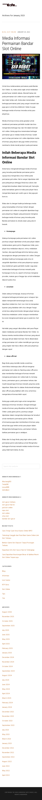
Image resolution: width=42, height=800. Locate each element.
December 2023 (8, 711)
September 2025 (8, 625)
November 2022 (8, 752)
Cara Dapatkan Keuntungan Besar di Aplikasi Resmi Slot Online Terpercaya (20, 556)
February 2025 (7, 648)
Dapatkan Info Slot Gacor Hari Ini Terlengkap (18, 550)
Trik (3, 598)
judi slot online (7, 507)
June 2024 (6, 684)
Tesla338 (5, 484)
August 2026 (7, 612)
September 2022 (8, 757)
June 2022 (6, 766)
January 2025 (7, 652)
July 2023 (5, 730)
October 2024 (7, 666)
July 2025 (5, 630)
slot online (6, 513)
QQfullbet (5, 490)
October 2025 (7, 621)
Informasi (5, 575)
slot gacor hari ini (8, 504)
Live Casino (6, 580)
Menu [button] (37, 5)
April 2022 (6, 775)
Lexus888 (5, 487)
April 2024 (6, 693)
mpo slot (5, 510)
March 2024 (6, 698)
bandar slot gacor (8, 518)
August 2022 (7, 761)
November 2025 (8, 616)
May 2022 (6, 770)
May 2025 (6, 639)
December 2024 (8, 657)
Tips (3, 593)
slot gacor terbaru (8, 502)
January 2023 (7, 743)
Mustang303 (6, 481)
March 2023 (6, 739)
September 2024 (8, 671)
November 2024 (8, 662)
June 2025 (6, 634)
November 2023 (8, 716)
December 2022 (8, 748)
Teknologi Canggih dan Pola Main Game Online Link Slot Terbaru (20, 537)
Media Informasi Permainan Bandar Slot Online (17, 43)
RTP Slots (5, 584)
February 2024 (7, 702)
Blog (4, 32)
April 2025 (6, 643)
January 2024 (7, 707)
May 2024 (6, 689)
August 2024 (7, 675)
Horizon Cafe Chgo (9, 5)
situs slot (5, 516)
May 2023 (5, 734)
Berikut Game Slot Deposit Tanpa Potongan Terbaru (18, 544)
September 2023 (8, 725)
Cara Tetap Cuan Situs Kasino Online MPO (17, 530)
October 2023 (7, 720)
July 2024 (5, 680)
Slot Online (11, 32)
